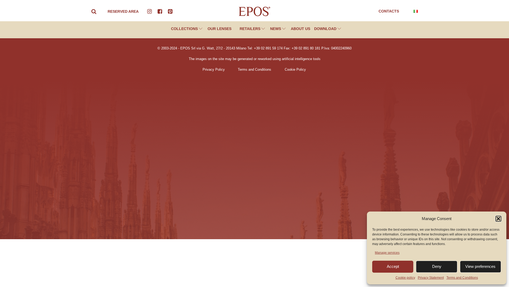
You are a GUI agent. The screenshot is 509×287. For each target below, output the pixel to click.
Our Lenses (219, 29)
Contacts (389, 11)
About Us (300, 29)
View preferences (480, 266)
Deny (436, 266)
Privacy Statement (431, 278)
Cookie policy (405, 278)
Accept (393, 266)
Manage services (387, 253)
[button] (498, 218)
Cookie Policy (295, 69)
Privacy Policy (214, 69)
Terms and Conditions (462, 278)
